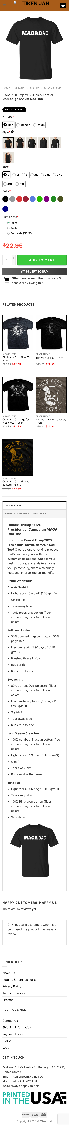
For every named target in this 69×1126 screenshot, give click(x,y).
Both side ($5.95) (21, 233)
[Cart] (63, 6)
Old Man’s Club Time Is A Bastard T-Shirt (16, 483)
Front (13, 222)
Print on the (10, 217)
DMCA (6, 1041)
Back (13, 228)
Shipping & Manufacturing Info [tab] (25, 513)
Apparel (19, 88)
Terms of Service (13, 993)
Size (5, 166)
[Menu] (4, 5)
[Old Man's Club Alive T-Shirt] (18, 333)
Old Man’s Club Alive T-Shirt (16, 359)
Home (6, 88)
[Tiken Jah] (34, 5)
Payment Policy (12, 1034)
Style (7, 132)
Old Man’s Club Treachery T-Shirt (51, 421)
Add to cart (42, 260)
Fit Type (8, 116)
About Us (8, 973)
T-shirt (34, 88)
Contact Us (10, 1020)
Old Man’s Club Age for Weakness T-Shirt (15, 421)
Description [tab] (13, 505)
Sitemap (7, 1000)
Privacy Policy (11, 986)
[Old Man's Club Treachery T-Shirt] (51, 395)
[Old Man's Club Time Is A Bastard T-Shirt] (18, 457)
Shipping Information (16, 1027)
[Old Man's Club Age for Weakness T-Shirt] (18, 395)
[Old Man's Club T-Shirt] (51, 333)
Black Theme (52, 88)
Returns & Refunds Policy (19, 979)
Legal (6, 1047)
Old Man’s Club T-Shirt (49, 358)
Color (6, 191)
